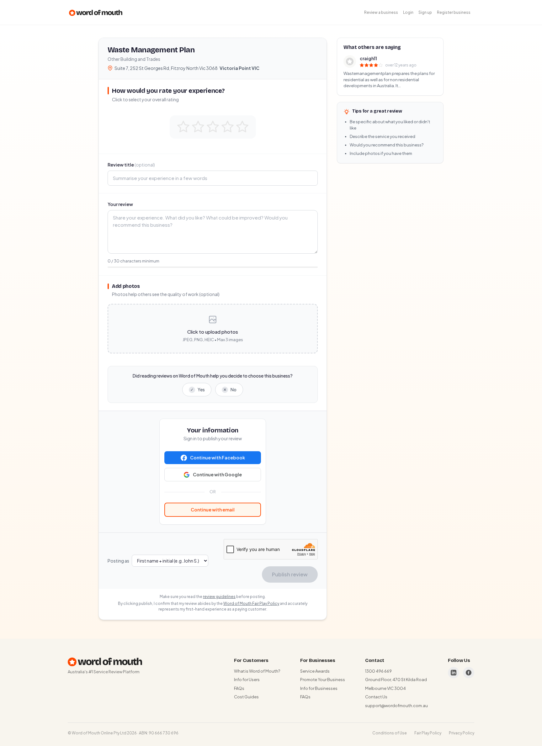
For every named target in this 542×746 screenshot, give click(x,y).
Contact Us (376, 696)
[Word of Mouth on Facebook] (468, 672)
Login (408, 12)
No (229, 389)
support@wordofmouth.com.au (396, 705)
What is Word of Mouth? (257, 671)
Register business (453, 12)
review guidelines (219, 596)
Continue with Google (217, 474)
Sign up (425, 12)
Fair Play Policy (427, 733)
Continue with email (213, 509)
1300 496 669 (378, 671)
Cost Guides (246, 696)
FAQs (239, 688)
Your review (120, 204)
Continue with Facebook (217, 457)
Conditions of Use (389, 733)
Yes (197, 389)
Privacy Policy (461, 733)
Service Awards (315, 671)
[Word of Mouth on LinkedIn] (453, 672)
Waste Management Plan (151, 49)
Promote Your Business (322, 679)
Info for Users (247, 679)
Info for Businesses (318, 688)
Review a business (381, 12)
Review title (131, 164)
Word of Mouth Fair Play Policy (251, 603)
